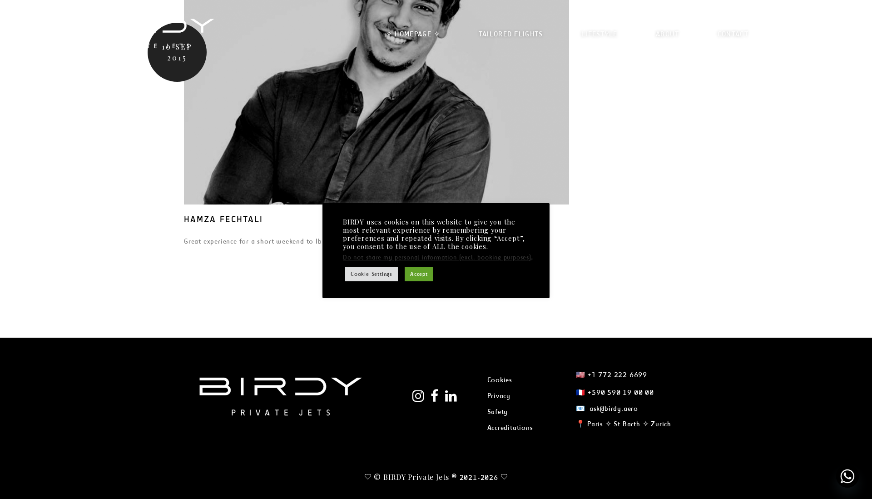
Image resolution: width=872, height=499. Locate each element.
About (667, 34)
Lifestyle (599, 34)
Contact (733, 34)
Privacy (499, 395)
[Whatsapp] (847, 476)
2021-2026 (479, 477)
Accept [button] (419, 274)
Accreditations (510, 427)
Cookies (500, 379)
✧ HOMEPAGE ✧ (413, 34)
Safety (497, 411)
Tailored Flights (511, 34)
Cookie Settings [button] (371, 274)
